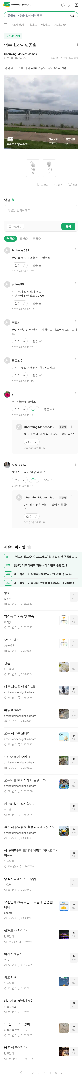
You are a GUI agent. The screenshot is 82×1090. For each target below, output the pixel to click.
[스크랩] (68, 5)
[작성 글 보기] (75, 5)
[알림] (62, 5)
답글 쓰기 (38, 265)
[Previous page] (21, 1072)
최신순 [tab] (24, 238)
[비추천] (24, 265)
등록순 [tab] (37, 238)
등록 (68, 226)
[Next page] (61, 1072)
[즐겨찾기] (29, 547)
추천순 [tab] (10, 238)
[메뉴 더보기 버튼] (5, 25)
